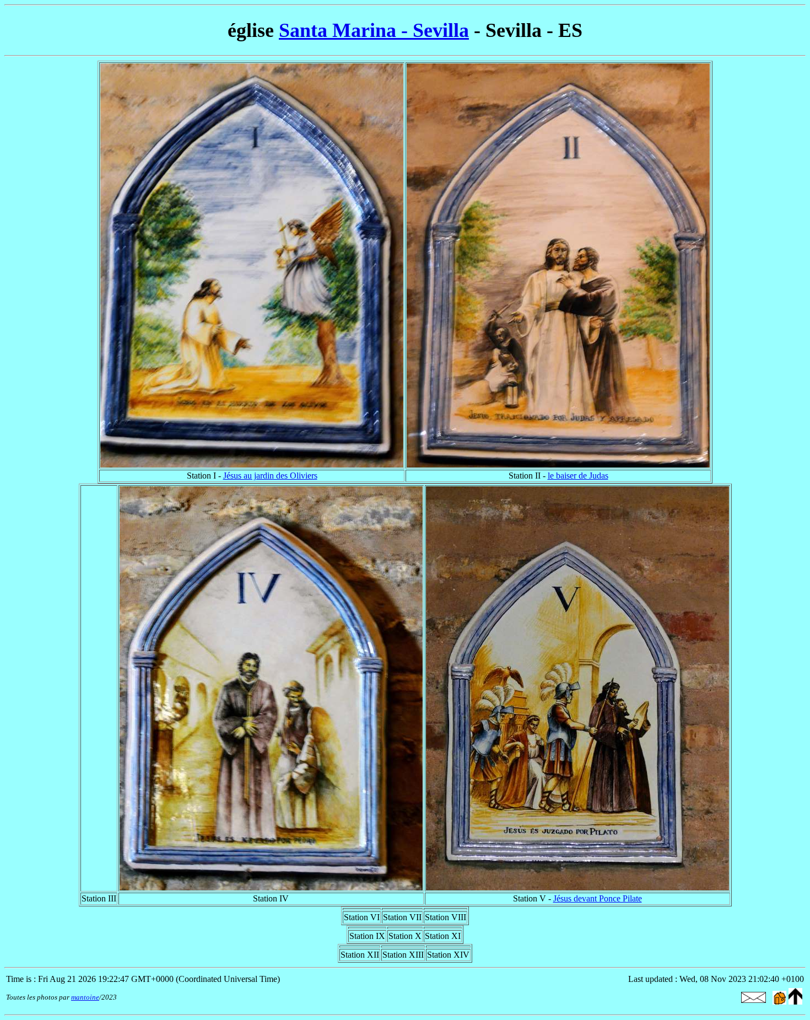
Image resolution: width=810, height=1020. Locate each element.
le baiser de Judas (578, 475)
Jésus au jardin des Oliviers (270, 475)
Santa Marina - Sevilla (374, 30)
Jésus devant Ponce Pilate (597, 898)
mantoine (85, 997)
